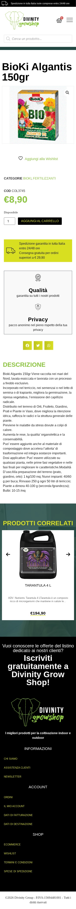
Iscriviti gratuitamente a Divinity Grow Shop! (38, 670)
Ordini (8, 797)
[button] (67, 92)
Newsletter (12, 776)
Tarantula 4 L (38, 585)
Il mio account (14, 806)
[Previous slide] (8, 554)
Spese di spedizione (18, 871)
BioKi (27, 178)
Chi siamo (10, 758)
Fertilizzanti (44, 178)
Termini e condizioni (18, 862)
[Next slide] (68, 554)
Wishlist (10, 853)
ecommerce (12, 844)
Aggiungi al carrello (40, 221)
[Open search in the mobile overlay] (38, 39)
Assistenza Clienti (17, 767)
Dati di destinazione (18, 824)
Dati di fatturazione (18, 815)
